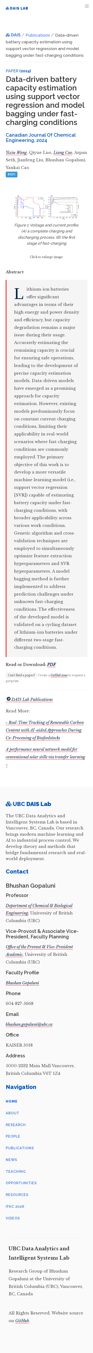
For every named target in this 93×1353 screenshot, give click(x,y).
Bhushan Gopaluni (22, 983)
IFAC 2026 (15, 1206)
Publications (20, 1148)
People (13, 1136)
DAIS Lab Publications (32, 699)
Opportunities (21, 1183)
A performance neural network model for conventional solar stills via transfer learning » (45, 757)
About (12, 1113)
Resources (17, 1195)
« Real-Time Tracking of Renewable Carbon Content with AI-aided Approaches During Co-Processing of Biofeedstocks (45, 730)
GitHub (22, 1320)
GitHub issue (59, 675)
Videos (13, 1218)
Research (16, 1125)
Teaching (16, 1171)
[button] (87, 6)
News (11, 1160)
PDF (51, 664)
